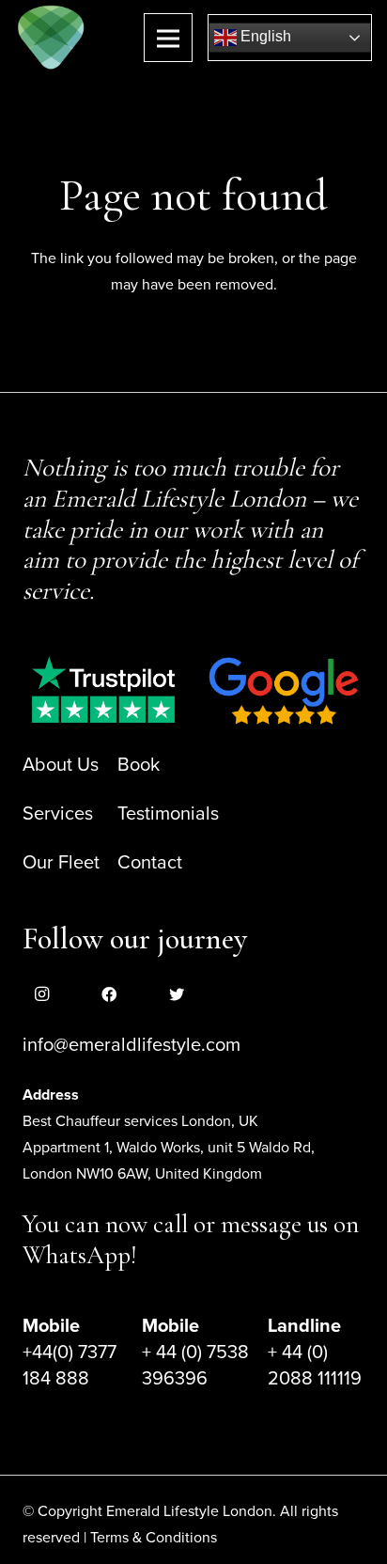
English (264, 36)
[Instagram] (41, 994)
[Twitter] (176, 994)
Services (58, 814)
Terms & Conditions (153, 1537)
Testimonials (168, 814)
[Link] (51, 37)
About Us (61, 765)
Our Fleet (61, 863)
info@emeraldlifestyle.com (131, 1045)
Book (138, 765)
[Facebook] (109, 994)
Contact (149, 863)
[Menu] (168, 37)
